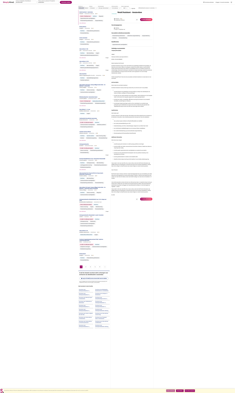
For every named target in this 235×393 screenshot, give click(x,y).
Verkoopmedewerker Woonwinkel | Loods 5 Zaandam (91, 215)
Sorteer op (80, 6)
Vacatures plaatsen (209, 2)
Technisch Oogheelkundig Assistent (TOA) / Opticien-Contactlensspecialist (91, 240)
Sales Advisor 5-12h (83, 49)
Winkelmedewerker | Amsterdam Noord (88, 97)
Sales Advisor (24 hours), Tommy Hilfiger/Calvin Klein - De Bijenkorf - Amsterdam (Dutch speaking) (92, 188)
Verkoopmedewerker (84, 144)
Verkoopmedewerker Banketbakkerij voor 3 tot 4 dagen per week (92, 200)
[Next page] (105, 266)
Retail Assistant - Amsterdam (86, 12)
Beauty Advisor (82, 26)
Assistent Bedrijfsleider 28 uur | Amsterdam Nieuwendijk (92, 158)
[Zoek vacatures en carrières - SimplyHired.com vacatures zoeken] (8, 2)
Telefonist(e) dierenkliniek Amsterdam (88, 118)
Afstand (90, 6)
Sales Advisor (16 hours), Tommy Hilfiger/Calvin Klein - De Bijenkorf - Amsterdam (92, 85)
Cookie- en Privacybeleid (95, 282)
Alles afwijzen (179, 390)
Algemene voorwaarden (102, 281)
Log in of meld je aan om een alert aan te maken (95, 278)
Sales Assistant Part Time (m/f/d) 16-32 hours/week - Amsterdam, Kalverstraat (91, 174)
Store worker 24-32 (83, 230)
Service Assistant (83, 37)
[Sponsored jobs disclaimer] (156, 8)
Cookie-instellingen (170, 390)
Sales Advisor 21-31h (84, 61)
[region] (117, 391)
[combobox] (25, 2)
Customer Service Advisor (85, 131)
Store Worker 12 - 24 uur (84, 109)
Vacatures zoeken (65, 2)
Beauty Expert (82, 253)
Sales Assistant (82, 73)
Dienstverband (101, 6)
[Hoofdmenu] (231, 2)
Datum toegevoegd (125, 6)
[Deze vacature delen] (137, 20)
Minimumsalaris (115, 6)
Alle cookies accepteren (189, 390)
